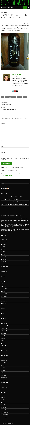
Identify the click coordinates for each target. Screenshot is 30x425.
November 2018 (4, 266)
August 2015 (3, 362)
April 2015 (3, 372)
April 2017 (3, 313)
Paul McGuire (14, 20)
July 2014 (3, 394)
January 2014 (3, 409)
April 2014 (3, 402)
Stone (25, 96)
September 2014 (4, 390)
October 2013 (4, 417)
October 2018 (4, 269)
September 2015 (4, 360)
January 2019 (3, 261)
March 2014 (3, 404)
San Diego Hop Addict (7, 7)
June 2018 (3, 278)
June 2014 (3, 397)
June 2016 (3, 338)
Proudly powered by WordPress (7, 423)
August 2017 (3, 303)
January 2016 (3, 350)
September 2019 (4, 241)
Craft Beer (13, 96)
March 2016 (3, 345)
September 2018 (4, 271)
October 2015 (4, 357)
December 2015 (4, 353)
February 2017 (4, 318)
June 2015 (3, 367)
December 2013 (4, 412)
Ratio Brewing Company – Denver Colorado (10, 206)
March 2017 (3, 315)
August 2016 (3, 333)
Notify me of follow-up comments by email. (12, 167)
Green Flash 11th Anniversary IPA (8, 108)
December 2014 (4, 382)
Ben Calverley (4, 215)
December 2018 (4, 264)
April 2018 (3, 283)
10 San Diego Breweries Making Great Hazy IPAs (18, 218)
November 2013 (4, 414)
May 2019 (3, 251)
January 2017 (3, 320)
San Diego (20, 96)
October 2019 (4, 239)
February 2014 (4, 407)
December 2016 (4, 323)
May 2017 (3, 311)
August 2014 (3, 392)
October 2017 (4, 298)
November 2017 (4, 296)
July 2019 (3, 246)
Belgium (7, 96)
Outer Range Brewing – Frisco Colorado (9, 199)
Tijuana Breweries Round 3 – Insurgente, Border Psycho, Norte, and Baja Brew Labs (15, 230)
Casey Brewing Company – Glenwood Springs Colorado (13, 201)
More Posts (15, 87)
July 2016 (3, 335)
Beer (3, 96)
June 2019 (3, 249)
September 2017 (4, 301)
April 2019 (3, 254)
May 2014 (3, 399)
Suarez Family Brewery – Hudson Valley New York (11, 196)
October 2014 (4, 387)
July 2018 (3, 276)
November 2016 (4, 325)
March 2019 (3, 256)
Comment (3, 123)
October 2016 (4, 328)
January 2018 (3, 291)
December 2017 (4, 293)
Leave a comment (23, 20)
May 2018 (3, 281)
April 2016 (3, 343)
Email (2, 146)
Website (3, 152)
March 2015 (3, 375)
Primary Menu (28, 7)
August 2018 (3, 274)
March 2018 (3, 286)
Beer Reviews (4, 12)
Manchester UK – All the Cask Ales (16, 215)
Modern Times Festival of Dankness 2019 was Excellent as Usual (15, 204)
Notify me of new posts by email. (9, 170)
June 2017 (3, 308)
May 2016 (3, 340)
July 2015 (3, 365)
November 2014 (4, 385)
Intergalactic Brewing (6, 103)
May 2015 (3, 370)
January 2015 (3, 380)
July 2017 (3, 306)
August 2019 (3, 244)
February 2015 (4, 377)
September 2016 (4, 330)
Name (2, 140)
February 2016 (4, 348)
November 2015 (4, 355)
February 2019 (4, 259)
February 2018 (4, 288)
